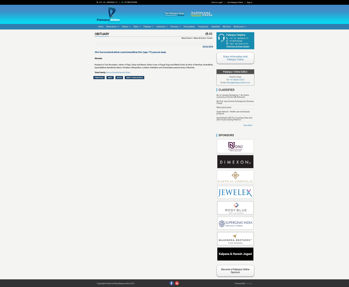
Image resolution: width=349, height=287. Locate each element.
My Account (239, 27)
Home (100, 27)
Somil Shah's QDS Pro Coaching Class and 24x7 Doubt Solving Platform (234, 119)
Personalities (189, 27)
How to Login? (217, 2)
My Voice (227, 27)
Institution (161, 27)
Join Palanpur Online (235, 2)
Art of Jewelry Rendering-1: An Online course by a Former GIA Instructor (232, 96)
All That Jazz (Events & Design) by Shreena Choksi (235, 102)
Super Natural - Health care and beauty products (233, 113)
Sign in (248, 2)
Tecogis (249, 283)
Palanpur (148, 27)
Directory (175, 27)
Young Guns (203, 27)
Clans (136, 27)
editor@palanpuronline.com (238, 82)
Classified (215, 27)
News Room (111, 27)
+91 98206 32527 (237, 80)
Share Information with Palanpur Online (235, 58)
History (125, 27)
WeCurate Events (223, 107)
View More (247, 125)
